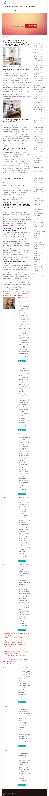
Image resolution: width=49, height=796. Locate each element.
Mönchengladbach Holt (39, 87)
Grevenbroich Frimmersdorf (39, 241)
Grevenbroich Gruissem (39, 269)
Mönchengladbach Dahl (39, 114)
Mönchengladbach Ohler (39, 92)
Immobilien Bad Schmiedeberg (22, 210)
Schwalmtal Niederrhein (39, 135)
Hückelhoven (39, 43)
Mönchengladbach (39, 149)
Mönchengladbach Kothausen (39, 106)
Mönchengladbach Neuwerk (39, 183)
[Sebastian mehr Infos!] (9, 370)
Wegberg (39, 49)
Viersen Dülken (39, 192)
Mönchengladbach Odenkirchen (39, 84)
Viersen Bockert (39, 263)
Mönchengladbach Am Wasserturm (39, 139)
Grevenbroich (39, 198)
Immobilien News (18, 6)
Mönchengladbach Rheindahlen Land (39, 61)
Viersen (39, 220)
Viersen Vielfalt (39, 247)
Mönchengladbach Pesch (39, 99)
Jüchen (37, 89)
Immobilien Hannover (20, 225)
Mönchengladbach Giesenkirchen (39, 161)
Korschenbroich (39, 189)
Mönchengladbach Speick (39, 121)
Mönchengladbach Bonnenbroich (39, 103)
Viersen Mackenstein (39, 258)
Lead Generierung (9, 793)
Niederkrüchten (39, 117)
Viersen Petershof (39, 236)
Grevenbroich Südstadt (39, 222)
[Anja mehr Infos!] (9, 673)
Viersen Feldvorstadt (39, 244)
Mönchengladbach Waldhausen (39, 81)
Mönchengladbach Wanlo (39, 46)
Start (4, 36)
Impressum (16, 10)
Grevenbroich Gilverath (39, 196)
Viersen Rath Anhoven (39, 213)
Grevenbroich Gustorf (39, 232)
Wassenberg (39, 71)
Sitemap (14, 793)
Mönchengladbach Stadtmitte (39, 128)
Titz (39, 54)
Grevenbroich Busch (39, 225)
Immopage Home (9, 6)
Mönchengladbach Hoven (39, 172)
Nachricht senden (22, 361)
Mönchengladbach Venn (39, 77)
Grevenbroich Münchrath (39, 229)
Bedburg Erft (39, 239)
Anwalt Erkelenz (22, 293)
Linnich (37, 69)
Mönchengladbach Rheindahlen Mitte (39, 66)
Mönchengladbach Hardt (39, 165)
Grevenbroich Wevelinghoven (39, 273)
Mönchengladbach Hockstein (39, 157)
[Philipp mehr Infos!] (9, 503)
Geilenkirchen (39, 219)
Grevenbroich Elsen (39, 266)
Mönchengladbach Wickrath (39, 57)
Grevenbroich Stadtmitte (39, 216)
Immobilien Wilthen (8, 210)
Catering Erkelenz (17, 295)
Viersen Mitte (39, 233)
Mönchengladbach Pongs (39, 132)
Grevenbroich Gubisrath (39, 207)
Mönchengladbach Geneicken (39, 154)
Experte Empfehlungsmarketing (11, 661)
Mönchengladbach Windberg (39, 110)
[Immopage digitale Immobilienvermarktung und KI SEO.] (9, 3)
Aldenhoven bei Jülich (39, 252)
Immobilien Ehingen (8, 225)
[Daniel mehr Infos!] (9, 755)
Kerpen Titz (39, 175)
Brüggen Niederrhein (39, 261)
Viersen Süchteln (39, 255)
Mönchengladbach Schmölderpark (39, 124)
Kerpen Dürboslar (39, 250)
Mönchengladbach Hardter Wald (39, 179)
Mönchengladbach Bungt (39, 95)
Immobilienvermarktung (30, 6)
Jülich (39, 176)
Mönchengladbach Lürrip (39, 143)
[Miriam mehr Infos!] (9, 303)
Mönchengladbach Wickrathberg (39, 52)
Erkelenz (27, 297)
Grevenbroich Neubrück (39, 186)
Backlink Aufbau (8, 10)
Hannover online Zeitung (19, 659)
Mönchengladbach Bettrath (39, 210)
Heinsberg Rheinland (39, 168)
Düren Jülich (39, 200)
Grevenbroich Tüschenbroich (39, 203)
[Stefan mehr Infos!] (9, 570)
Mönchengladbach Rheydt (39, 73)
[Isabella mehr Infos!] (9, 439)
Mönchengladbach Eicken (39, 146)
